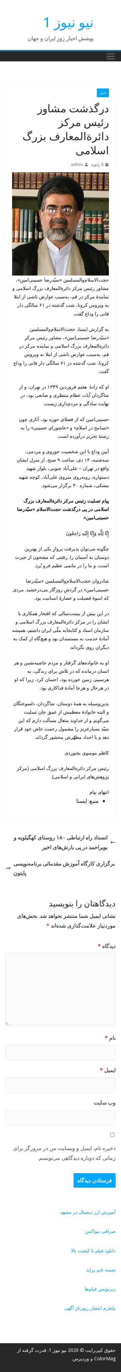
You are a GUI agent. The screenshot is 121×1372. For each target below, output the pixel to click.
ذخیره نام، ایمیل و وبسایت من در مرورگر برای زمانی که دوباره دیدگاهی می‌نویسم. (64, 1152)
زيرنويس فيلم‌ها (100, 1289)
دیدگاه (107, 946)
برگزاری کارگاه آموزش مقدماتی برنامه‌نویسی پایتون (64, 868)
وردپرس (81, 1358)
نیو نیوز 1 (68, 22)
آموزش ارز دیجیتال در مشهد (88, 1212)
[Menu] (111, 56)
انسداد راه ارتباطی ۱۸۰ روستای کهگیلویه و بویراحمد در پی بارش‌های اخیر (61, 842)
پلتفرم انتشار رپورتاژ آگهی (90, 1308)
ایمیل (108, 1070)
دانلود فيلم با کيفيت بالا (93, 1250)
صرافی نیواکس (100, 1231)
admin (77, 164)
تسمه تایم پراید (101, 1269)
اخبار (102, 93)
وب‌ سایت (105, 1102)
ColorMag (105, 1358)
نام (110, 1037)
